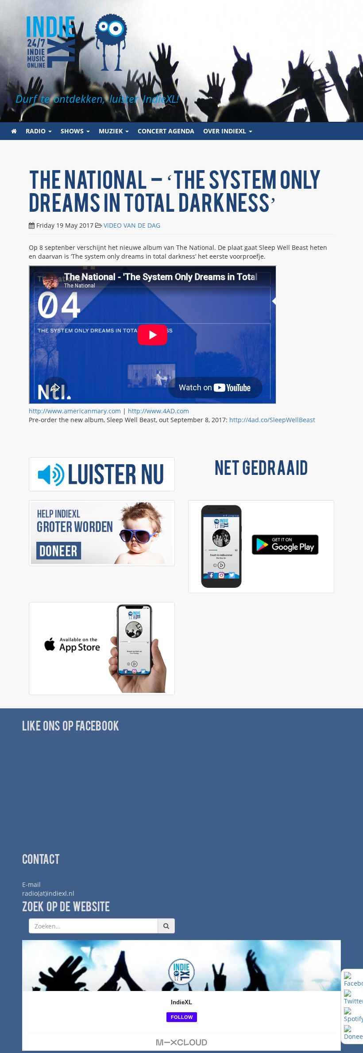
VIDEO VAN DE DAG (132, 225)
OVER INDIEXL (225, 131)
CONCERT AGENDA (166, 131)
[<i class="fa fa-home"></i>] (14, 131)
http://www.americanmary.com (75, 411)
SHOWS (73, 131)
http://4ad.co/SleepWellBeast (272, 420)
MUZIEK (111, 131)
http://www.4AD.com (158, 411)
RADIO (36, 131)
